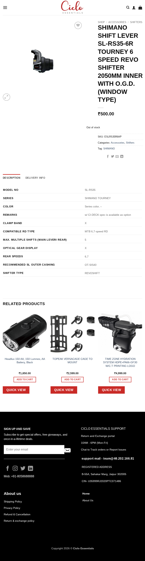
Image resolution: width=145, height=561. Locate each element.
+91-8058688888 (22, 476)
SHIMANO (109, 148)
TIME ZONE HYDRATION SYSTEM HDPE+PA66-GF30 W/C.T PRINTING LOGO (120, 362)
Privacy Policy (12, 507)
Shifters (136, 22)
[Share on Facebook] (107, 156)
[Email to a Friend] (117, 156)
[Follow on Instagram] (15, 469)
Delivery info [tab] (35, 177)
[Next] (142, 355)
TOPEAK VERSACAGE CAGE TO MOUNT (72, 360)
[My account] (134, 7)
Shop (101, 22)
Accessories (117, 22)
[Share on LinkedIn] (121, 156)
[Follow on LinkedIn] (30, 469)
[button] (5, 7)
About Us (87, 500)
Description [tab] (11, 177)
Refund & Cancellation (17, 514)
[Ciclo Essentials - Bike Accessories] (72, 7)
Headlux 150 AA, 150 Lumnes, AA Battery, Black (25, 360)
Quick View (16, 390)
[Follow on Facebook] (7, 469)
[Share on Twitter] (112, 156)
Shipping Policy (13, 501)
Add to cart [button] (25, 379)
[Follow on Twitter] (22, 469)
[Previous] (3, 355)
